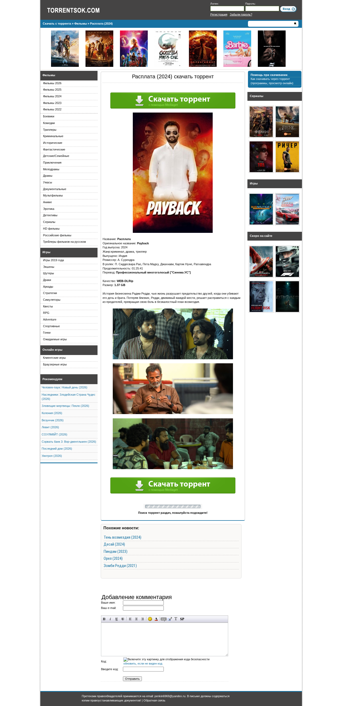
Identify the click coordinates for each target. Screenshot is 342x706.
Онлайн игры (52, 349)
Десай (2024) (114, 544)
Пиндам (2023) (115, 551)
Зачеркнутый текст (123, 619)
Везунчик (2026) (53, 420)
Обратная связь (154, 700)
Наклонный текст (110, 619)
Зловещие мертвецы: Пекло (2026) (65, 405)
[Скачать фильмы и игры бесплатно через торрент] (79, 10)
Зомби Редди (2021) (120, 565)
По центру (136, 619)
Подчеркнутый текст (117, 619)
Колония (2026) (52, 413)
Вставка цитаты (170, 619)
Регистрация (218, 14)
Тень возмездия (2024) (122, 537)
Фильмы (48, 75)
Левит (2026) (50, 427)
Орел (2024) (113, 558)
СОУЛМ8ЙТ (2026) (54, 434)
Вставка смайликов (150, 619)
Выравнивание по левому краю (130, 619)
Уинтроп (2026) (52, 455)
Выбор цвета (156, 619)
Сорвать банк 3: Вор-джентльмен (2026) (69, 441)
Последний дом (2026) (57, 448)
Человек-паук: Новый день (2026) (64, 387)
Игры (46, 252)
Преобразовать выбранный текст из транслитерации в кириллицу (176, 619)
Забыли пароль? (241, 14)
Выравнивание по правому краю (142, 619)
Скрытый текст (164, 619)
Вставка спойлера (182, 619)
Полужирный (104, 619)
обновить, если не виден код (142, 663)
